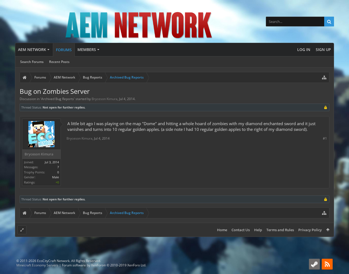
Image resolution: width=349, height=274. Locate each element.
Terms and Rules (280, 229)
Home (222, 229)
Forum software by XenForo (104, 265)
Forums (64, 49)
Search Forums (32, 61)
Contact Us (240, 229)
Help (258, 229)
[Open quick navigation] (324, 77)
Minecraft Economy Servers (37, 265)
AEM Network (32, 49)
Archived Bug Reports (57, 99)
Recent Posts (59, 61)
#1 (325, 138)
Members (86, 49)
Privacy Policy (310, 229)
